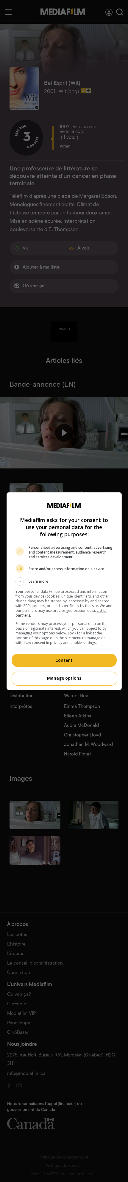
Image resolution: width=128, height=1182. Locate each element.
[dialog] (64, 591)
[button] (64, 581)
